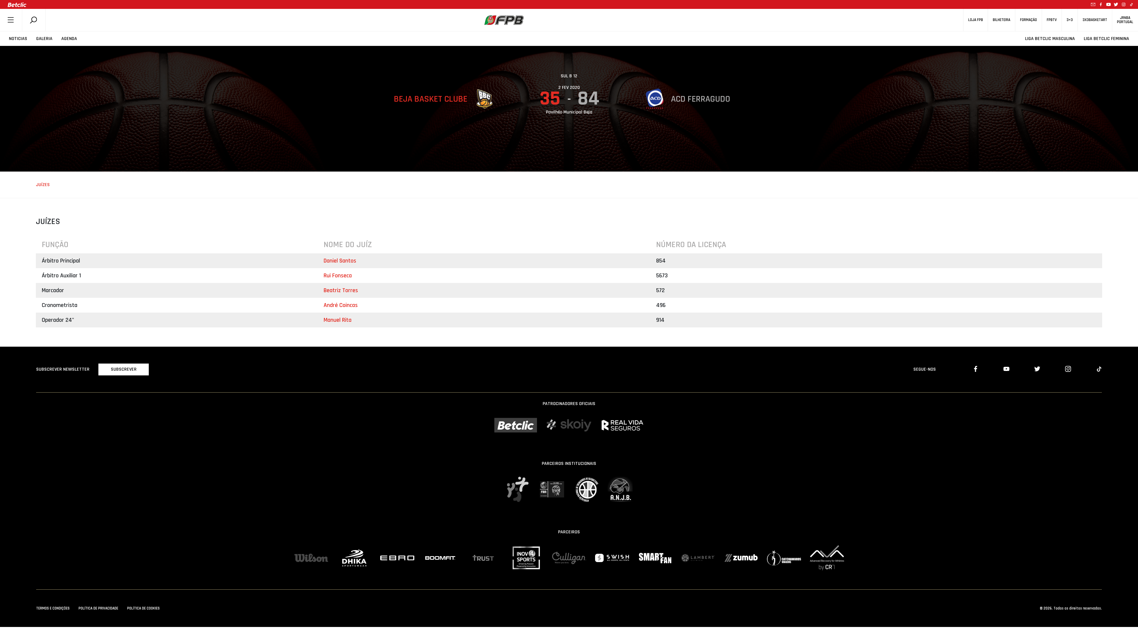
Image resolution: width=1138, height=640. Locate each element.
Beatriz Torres (341, 290)
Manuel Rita (337, 320)
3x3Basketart (1095, 20)
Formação (1028, 20)
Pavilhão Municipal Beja (569, 112)
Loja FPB (975, 20)
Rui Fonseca (338, 275)
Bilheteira (1001, 20)
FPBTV (1052, 20)
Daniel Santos (340, 261)
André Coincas (341, 305)
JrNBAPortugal (1125, 19)
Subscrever (124, 369)
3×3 (1070, 20)
